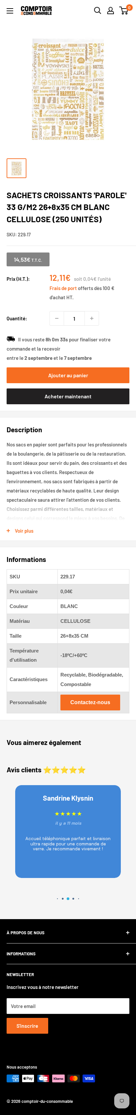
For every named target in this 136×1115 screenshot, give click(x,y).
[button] (56, 898)
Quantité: (17, 318)
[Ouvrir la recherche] (97, 10)
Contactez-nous (90, 702)
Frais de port (63, 288)
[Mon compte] (110, 10)
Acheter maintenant (68, 396)
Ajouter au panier (68, 375)
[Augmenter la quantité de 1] (92, 318)
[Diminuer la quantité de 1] (57, 318)
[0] (124, 10)
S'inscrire (27, 1025)
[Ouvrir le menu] (10, 10)
